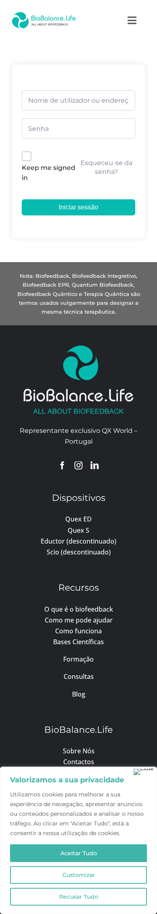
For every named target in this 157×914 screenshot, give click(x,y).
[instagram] (78, 465)
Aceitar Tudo (78, 853)
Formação (78, 659)
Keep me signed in (48, 173)
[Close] (143, 772)
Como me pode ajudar (79, 620)
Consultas (79, 676)
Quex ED (78, 519)
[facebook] (62, 465)
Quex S (78, 530)
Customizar (78, 875)
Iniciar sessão (78, 207)
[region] (78, 840)
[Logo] (44, 15)
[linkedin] (95, 465)
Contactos (78, 761)
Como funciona (78, 631)
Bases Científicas (78, 641)
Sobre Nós (79, 751)
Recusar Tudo (78, 896)
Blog (78, 694)
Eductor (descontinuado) (78, 541)
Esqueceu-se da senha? (106, 167)
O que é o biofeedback (78, 609)
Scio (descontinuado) (79, 552)
